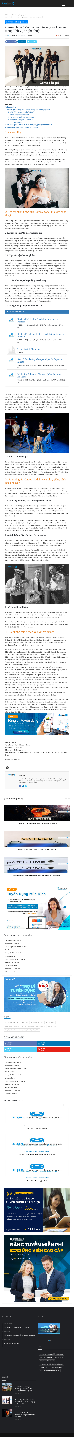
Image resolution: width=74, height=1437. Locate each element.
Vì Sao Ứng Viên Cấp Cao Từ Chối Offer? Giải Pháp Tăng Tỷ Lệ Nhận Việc (25, 1401)
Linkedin (22, 41)
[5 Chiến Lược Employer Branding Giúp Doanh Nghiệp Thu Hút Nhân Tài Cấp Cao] (7, 1387)
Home (8, 15)
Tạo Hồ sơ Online (10, 950)
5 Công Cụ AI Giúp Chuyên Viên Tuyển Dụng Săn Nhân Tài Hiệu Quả (25, 1414)
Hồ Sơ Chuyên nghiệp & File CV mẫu (15, 947)
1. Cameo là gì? (11, 107)
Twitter (32, 41)
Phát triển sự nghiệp (11, 965)
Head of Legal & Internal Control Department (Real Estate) (37, 1154)
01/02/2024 (29, 35)
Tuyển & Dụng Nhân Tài (12, 962)
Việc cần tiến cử (50, 1022)
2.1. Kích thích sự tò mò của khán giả (20, 112)
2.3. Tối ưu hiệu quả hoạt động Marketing (22, 117)
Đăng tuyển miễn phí (10, 1030)
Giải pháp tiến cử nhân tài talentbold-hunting (33, 1026)
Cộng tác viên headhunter (12, 1026)
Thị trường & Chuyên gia (12, 968)
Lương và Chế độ (10, 956)
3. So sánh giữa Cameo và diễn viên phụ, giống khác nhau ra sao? (30, 125)
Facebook (11, 41)
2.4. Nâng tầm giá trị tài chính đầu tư (20, 120)
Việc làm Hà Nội (52, 1026)
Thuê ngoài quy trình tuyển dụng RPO (29, 1030)
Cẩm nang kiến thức (11, 972)
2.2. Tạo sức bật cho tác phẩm (18, 115)
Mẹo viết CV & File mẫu (12, 943)
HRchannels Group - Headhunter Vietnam (37, 1125)
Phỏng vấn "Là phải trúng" (13, 953)
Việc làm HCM (24, 1022)
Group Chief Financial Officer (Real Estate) (37, 1128)
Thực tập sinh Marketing (29, 349)
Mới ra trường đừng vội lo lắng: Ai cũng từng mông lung (37, 875)
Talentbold (14, 35)
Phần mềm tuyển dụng (37, 1022)
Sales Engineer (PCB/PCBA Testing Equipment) (37, 1181)
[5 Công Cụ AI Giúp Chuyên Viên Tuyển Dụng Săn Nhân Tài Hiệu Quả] (7, 1413)
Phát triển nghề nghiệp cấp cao (20, 15)
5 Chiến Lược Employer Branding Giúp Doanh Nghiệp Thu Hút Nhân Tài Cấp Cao (25, 1388)
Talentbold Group (9, 1435)
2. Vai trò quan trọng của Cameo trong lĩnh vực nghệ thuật (27, 110)
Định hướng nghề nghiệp (11, 1022)
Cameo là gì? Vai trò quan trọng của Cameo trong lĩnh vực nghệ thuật (24, 17)
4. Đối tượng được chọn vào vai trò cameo (21, 127)
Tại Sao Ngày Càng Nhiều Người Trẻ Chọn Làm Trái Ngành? (37, 823)
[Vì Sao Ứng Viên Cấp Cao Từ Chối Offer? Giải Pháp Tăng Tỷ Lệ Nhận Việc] (7, 1400)
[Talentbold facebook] (20, 786)
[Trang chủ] (8, 3)
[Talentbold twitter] (26, 786)
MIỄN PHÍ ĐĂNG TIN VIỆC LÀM (49, 1327)
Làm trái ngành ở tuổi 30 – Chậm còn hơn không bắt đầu (37, 849)
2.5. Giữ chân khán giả (15, 122)
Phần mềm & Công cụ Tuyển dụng (15, 959)
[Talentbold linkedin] (23, 786)
